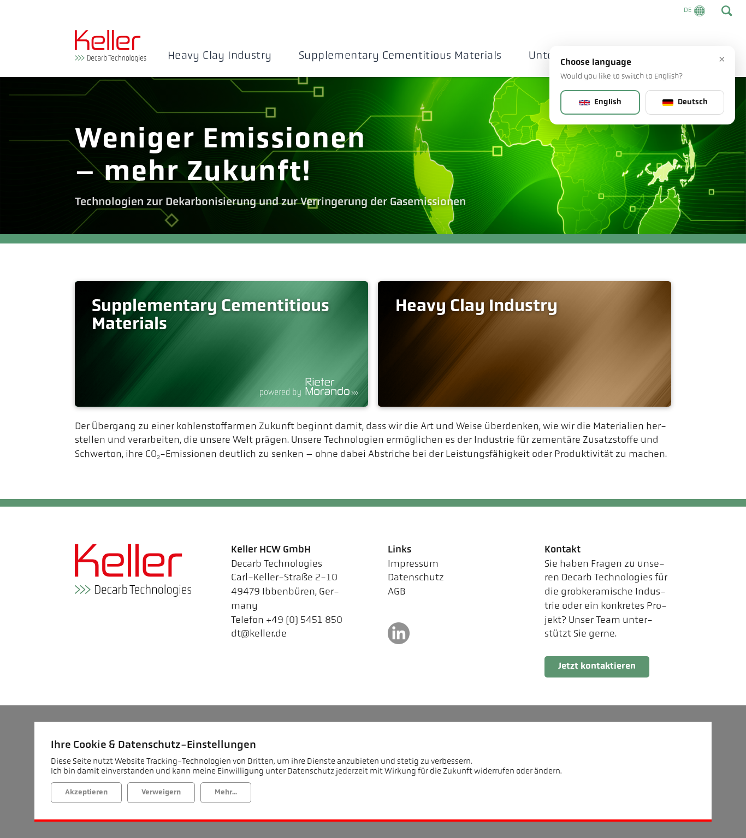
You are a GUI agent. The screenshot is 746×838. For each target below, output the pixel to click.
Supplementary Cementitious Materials (400, 56)
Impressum (413, 564)
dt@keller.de (259, 634)
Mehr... (226, 792)
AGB (397, 592)
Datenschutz (416, 578)
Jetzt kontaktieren (597, 666)
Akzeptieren (86, 792)
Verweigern (161, 792)
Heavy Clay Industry (220, 56)
